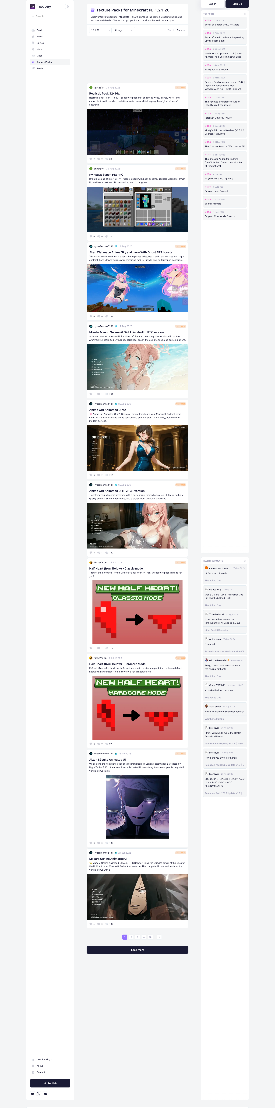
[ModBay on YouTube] (32, 1093)
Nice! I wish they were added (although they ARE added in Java (222, 620)
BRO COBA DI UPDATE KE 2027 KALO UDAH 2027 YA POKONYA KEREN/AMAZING (225, 781)
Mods (39, 49)
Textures (180, 87)
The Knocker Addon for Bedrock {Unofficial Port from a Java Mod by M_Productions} (223, 162)
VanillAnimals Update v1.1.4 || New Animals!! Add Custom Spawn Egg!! (223, 55)
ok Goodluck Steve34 (216, 572)
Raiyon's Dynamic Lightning (219, 178)
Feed (39, 30)
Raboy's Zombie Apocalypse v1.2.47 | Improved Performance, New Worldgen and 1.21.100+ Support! (225, 85)
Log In (212, 3)
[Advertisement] (137, 61)
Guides (40, 43)
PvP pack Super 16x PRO (106, 174)
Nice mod (210, 643)
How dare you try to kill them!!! (221, 756)
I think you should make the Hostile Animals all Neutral (223, 733)
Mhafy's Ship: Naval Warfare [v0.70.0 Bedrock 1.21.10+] (224, 132)
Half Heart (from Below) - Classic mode (116, 568)
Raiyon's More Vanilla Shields (220, 216)
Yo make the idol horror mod (219, 689)
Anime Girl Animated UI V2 (107, 410)
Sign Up (237, 3)
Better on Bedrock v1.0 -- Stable (222, 24)
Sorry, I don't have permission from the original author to (223, 666)
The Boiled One (213, 579)
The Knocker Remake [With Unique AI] (225, 146)
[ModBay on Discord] (45, 1093)
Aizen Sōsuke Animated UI (107, 759)
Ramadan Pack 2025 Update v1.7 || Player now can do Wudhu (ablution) (225, 763)
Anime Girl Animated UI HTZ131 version (117, 490)
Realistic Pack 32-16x (104, 93)
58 (150, 937)
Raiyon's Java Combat (216, 191)
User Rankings (44, 1059)
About (40, 1065)
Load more (137, 949)
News (39, 36)
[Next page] (159, 937)
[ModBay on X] (38, 1093)
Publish (52, 1083)
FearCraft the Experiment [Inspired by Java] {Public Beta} (224, 39)
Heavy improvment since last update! (224, 710)
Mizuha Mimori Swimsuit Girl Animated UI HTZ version (126, 332)
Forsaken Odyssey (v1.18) (219, 117)
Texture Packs (44, 62)
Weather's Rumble (214, 717)
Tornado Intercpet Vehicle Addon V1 (224, 650)
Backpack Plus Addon (216, 69)
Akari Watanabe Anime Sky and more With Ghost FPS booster (131, 252)
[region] (50, 562)
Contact (41, 1072)
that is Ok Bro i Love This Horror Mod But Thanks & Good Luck (224, 595)
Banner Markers (213, 203)
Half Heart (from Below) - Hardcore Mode (117, 664)
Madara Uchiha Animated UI (108, 858)
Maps (39, 55)
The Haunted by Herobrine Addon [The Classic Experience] (222, 103)
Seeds (40, 68)
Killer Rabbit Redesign (217, 629)
